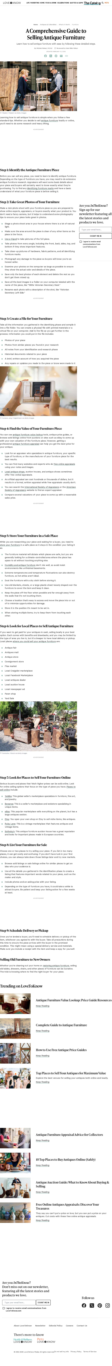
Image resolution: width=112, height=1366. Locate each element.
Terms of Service (89, 1351)
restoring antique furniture (56, 965)
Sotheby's (10, 831)
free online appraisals (64, 464)
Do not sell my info (61, 1351)
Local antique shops (14, 471)
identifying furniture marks (40, 188)
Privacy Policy (76, 1351)
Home (35, 25)
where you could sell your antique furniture (34, 641)
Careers (69, 1325)
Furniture (75, 25)
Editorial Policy (55, 1325)
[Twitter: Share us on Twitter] (50, 56)
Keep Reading (42, 1005)
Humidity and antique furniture (20, 565)
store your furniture (10, 545)
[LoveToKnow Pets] (46, 1340)
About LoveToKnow (23, 1325)
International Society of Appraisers (41, 487)
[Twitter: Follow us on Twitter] (92, 1305)
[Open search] (102, 3)
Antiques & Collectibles (48, 25)
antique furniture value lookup (28, 434)
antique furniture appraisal (26, 444)
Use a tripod (11, 239)
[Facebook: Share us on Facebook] (45, 56)
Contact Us (82, 1325)
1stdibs (8, 796)
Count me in (95, 236)
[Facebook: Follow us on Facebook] (84, 1305)
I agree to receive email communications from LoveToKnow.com (92, 244)
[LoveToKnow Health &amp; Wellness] (23, 1340)
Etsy (7, 819)
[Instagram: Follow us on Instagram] (107, 1305)
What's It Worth (64, 25)
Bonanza (9, 803)
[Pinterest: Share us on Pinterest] (56, 56)
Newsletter (40, 1325)
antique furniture (49, 120)
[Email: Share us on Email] (61, 56)
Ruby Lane (10, 823)
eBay (7, 811)
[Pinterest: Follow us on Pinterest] (100, 1305)
